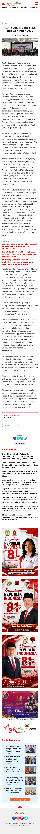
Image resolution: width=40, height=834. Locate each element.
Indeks (24, 7)
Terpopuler (14, 7)
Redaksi (8, 823)
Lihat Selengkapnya (19, 800)
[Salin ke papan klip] (25, 438)
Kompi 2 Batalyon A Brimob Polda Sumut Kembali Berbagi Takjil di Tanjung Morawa (14, 780)
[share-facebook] (14, 438)
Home (4, 7)
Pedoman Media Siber (20, 823)
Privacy (31, 823)
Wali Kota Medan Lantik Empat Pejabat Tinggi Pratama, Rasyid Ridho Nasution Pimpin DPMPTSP (13, 759)
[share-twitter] (18, 438)
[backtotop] (20, 808)
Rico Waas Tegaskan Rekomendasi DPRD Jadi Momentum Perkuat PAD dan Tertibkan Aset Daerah (14, 790)
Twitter (27, 821)
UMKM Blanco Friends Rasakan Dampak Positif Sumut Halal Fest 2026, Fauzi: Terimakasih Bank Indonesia (13, 769)
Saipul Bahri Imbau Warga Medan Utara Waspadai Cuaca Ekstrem (14, 748)
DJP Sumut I (8, 425)
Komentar (21, 443)
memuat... (8, 418)
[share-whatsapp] (21, 438)
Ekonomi (20, 425)
